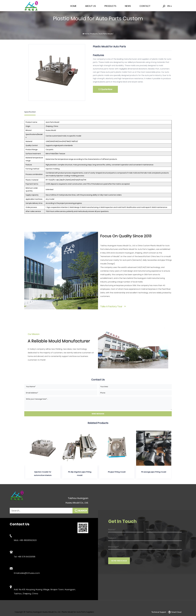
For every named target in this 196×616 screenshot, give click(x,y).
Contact (145, 6)
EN (168, 6)
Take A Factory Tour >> (113, 306)
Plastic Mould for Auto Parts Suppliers (139, 249)
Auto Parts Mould (105, 34)
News (128, 6)
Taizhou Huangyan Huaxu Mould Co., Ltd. (43, 612)
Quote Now (106, 89)
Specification (30, 112)
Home (73, 6)
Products (110, 6)
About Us (90, 6)
